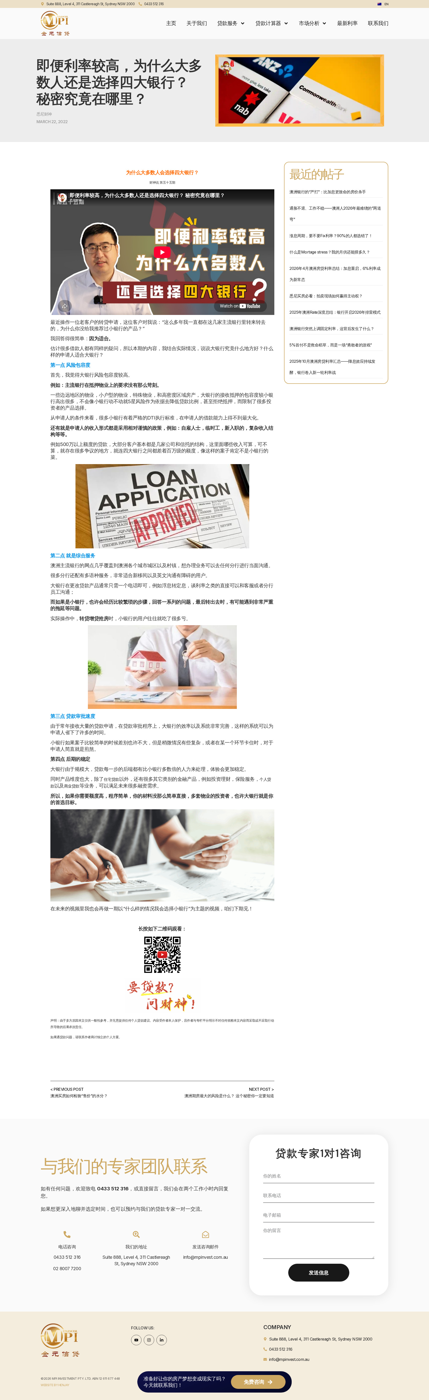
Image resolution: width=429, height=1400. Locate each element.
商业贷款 (71, 786)
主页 (171, 23)
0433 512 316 (67, 1257)
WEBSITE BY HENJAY (55, 1385)
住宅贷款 (111, 779)
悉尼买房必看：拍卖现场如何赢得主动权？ (326, 295)
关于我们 (196, 23)
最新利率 (347, 23)
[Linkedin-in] (161, 1340)
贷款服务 (227, 23)
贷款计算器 (268, 23)
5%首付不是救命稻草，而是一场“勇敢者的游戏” (330, 344)
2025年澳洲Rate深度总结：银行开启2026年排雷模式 (335, 312)
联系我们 (378, 23)
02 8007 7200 (67, 1268)
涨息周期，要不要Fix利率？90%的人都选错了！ (330, 235)
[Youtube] (136, 1340)
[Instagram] (149, 1340)
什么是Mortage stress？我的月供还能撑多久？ (329, 252)
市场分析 (309, 23)
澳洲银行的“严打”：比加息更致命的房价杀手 (327, 191)
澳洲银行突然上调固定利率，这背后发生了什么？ (331, 328)
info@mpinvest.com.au (205, 1257)
